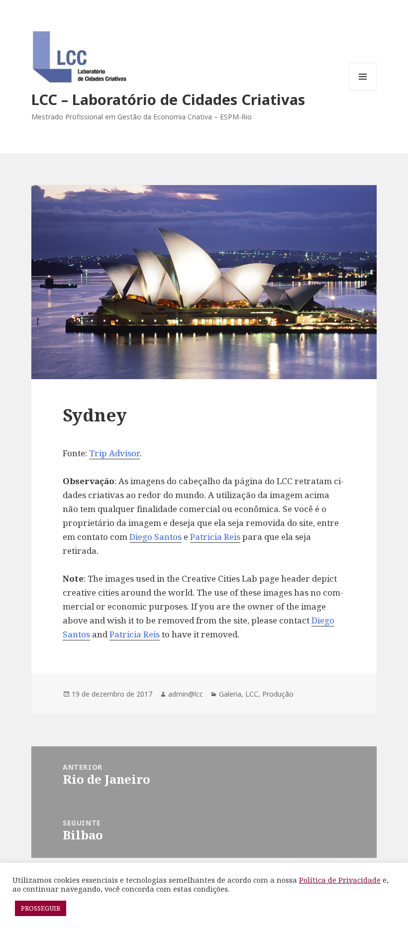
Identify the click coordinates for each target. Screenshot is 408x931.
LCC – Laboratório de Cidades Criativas (168, 99)
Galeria (230, 694)
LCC (251, 694)
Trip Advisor (114, 453)
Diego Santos (155, 536)
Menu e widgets (363, 90)
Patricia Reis (215, 536)
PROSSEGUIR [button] (40, 908)
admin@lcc (185, 694)
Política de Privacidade (340, 880)
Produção (278, 694)
